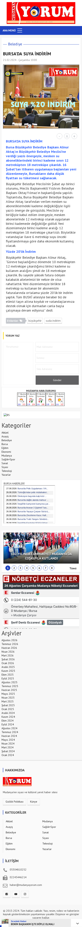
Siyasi (5, 467)
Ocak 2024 (8, 755)
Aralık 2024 (8, 713)
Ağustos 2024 (9, 728)
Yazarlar (6, 474)
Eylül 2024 (8, 724)
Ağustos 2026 (9, 640)
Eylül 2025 (8, 678)
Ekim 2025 (8, 674)
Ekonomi (6, 451)
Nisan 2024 (8, 743)
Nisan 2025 (8, 697)
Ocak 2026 (8, 663)
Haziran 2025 (9, 690)
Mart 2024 (8, 747)
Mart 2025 (8, 701)
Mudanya (7, 455)
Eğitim (5, 448)
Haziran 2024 (9, 736)
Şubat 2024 (8, 751)
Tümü (72, 568)
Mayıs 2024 (8, 739)
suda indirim (53, 320)
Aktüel (5, 432)
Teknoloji (7, 471)
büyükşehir (35, 320)
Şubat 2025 (8, 705)
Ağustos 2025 (9, 682)
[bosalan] (7, 414)
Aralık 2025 (8, 667)
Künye (33, 801)
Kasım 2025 (8, 671)
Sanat (5, 463)
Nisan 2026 (8, 651)
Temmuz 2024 (10, 732)
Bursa (5, 444)
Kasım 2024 (8, 716)
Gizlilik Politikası (14, 801)
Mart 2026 (8, 655)
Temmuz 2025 (10, 686)
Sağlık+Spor (8, 459)
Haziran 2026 (9, 648)
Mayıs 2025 (8, 693)
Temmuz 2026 (10, 644)
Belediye (15, 44)
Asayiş (5, 436)
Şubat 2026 (8, 659)
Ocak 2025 (8, 709)
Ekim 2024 (8, 720)
